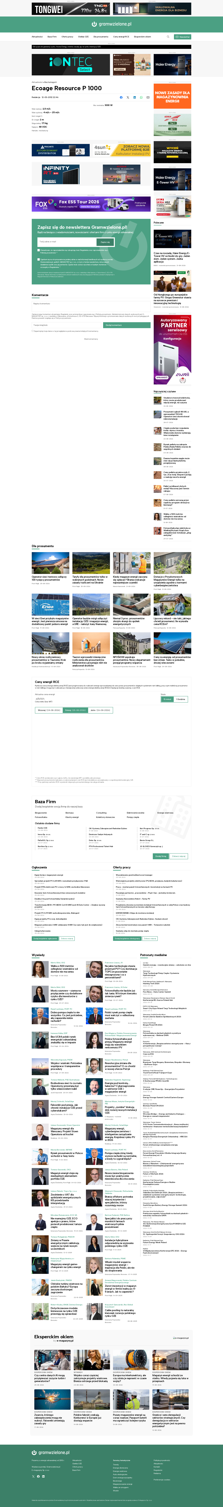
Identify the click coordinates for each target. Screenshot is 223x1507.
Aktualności (37, 36)
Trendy (116, 1464)
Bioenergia (117, 1481)
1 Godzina (180, 699)
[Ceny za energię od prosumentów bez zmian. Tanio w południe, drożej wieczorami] (172, 643)
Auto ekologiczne (120, 1474)
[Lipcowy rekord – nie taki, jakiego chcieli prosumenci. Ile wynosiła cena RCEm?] (172, 605)
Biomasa (69, 813)
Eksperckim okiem (142, 36)
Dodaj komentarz (114, 325)
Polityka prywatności (162, 1460)
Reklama (157, 1473)
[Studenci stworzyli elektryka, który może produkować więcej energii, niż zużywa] (157, 403)
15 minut (167, 699)
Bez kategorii (50, 82)
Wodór (116, 1490)
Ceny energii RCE (121, 36)
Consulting (101, 813)
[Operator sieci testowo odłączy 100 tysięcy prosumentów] (50, 563)
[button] (168, 36)
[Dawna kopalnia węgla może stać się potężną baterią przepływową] (157, 463)
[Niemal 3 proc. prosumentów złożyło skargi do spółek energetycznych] (132, 605)
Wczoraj (49, 710)
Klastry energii (72, 817)
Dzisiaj (75, 710)
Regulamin (64, 314)
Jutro (100, 710)
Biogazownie (41, 813)
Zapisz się (105, 242)
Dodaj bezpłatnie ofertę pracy (127, 938)
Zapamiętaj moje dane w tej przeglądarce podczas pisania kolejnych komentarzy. (66, 331)
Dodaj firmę (161, 856)
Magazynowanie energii (122, 1484)
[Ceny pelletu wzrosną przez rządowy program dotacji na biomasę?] (157, 505)
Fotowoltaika (41, 817)
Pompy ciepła (133, 817)
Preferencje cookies (162, 1480)
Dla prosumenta (101, 36)
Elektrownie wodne (135, 813)
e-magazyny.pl (65, 1340)
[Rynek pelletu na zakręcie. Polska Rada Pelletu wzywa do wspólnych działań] (157, 449)
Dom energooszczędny (122, 1477)
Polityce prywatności (56, 276)
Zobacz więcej (178, 856)
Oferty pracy (67, 36)
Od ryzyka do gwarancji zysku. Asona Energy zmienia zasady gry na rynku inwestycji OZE (67, 47)
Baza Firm (52, 36)
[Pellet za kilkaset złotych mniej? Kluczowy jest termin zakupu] (157, 491)
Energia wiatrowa (165, 813)
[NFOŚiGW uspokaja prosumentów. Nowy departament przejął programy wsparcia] (132, 643)
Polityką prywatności (103, 314)
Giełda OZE (83, 36)
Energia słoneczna (120, 1468)
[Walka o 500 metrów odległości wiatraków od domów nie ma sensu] (157, 519)
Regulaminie (41, 276)
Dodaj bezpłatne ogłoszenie (45, 938)
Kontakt (157, 1467)
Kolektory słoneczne (105, 817)
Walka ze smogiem (121, 1487)
